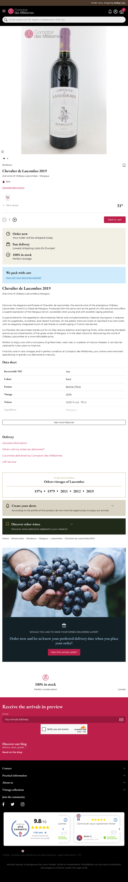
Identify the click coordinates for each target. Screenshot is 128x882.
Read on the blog (12, 752)
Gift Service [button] (9, 461)
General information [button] (14, 443)
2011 (66, 491)
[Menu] (3, 11)
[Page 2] (7, 158)
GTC (79, 855)
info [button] (123, 2)
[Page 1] (4, 158)
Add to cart (115, 219)
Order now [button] (20, 234)
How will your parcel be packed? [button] (23, 277)
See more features (64, 422)
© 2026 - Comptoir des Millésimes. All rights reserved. (29, 855)
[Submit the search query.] (5, 19)
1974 (40, 491)
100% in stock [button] (22, 255)
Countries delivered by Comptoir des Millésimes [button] (32, 455)
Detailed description (13, 187)
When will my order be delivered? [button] (23, 449)
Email (5, 714)
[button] (45, 682)
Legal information (66, 855)
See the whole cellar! (64, 652)
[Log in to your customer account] (115, 11)
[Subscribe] (121, 719)
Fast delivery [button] (21, 244)
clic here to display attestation (92, 851)
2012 (79, 491)
